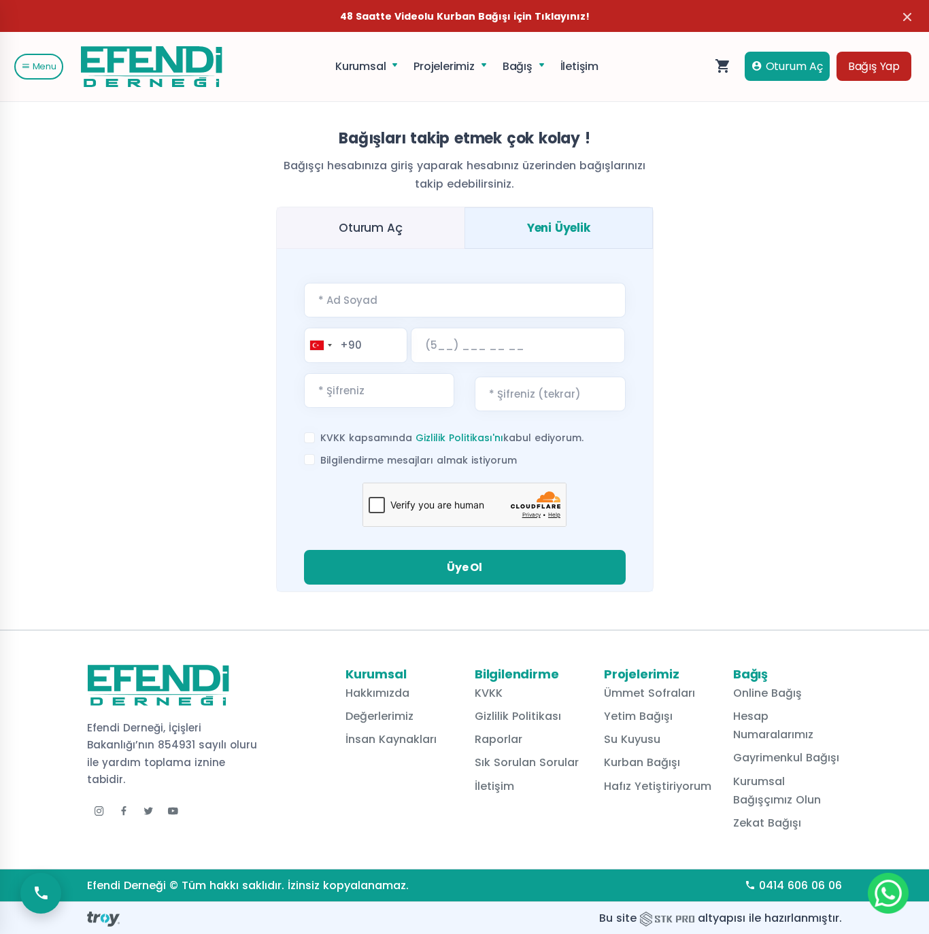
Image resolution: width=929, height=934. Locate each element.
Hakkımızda (377, 693)
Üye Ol (464, 567)
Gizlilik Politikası (518, 716)
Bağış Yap (874, 66)
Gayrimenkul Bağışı (786, 757)
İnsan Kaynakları (391, 739)
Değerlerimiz (379, 716)
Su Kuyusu (632, 739)
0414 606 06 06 (799, 885)
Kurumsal (362, 66)
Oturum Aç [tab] (370, 228)
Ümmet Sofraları (649, 693)
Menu (43, 66)
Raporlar (498, 739)
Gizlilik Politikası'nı (459, 438)
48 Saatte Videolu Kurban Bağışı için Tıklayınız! (465, 16)
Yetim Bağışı (638, 716)
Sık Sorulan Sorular (527, 762)
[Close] (907, 16)
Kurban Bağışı (642, 762)
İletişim (579, 66)
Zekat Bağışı (767, 823)
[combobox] (320, 345)
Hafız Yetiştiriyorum (657, 786)
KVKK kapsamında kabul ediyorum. (452, 438)
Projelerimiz (445, 66)
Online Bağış (767, 693)
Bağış (519, 66)
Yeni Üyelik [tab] (558, 228)
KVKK (489, 693)
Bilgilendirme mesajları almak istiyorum (418, 460)
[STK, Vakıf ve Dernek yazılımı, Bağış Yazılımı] (667, 918)
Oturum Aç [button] (792, 66)
